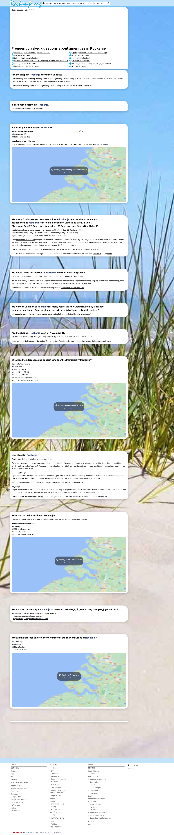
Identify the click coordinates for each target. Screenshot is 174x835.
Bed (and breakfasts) (19, 788)
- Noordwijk (93, 782)
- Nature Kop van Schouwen (99, 818)
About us (91, 824)
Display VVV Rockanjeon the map (70, 676)
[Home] (43, 3)
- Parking (53, 824)
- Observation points (57, 779)
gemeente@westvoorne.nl (28, 377)
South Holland (93, 771)
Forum (90, 765)
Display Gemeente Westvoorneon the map (70, 406)
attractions (26, 230)
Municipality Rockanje (80, 55)
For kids (14, 776)
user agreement (27, 832)
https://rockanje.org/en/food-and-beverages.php (84, 249)
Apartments (15, 786)
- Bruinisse (92, 807)
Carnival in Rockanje (22, 55)
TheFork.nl (97, 254)
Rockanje (49, 3)
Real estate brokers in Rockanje (26, 66)
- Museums (54, 773)
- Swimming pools (56, 804)
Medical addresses (57, 827)
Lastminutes (15, 811)
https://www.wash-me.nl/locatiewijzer (93, 144)
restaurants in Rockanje (25, 240)
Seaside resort (16, 771)
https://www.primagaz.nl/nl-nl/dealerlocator (30, 619)
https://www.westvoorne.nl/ (72, 288)
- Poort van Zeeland (19, 799)
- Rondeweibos (17, 802)
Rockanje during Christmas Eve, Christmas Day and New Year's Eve (41, 61)
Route (51, 821)
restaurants (35, 222)
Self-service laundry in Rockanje (26, 58)
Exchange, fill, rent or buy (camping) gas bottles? (91, 63)
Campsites (15, 791)
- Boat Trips (54, 784)
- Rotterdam (93, 793)
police (73, 466)
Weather (103, 3)
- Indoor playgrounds (57, 790)
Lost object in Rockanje (81, 58)
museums (38, 230)
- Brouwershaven (95, 804)
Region (96, 3)
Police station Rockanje (81, 61)
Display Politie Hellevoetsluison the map (70, 561)
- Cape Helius (16, 797)
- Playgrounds (55, 787)
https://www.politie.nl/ (25, 534)
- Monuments (54, 776)
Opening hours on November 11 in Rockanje (89, 53)
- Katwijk (91, 785)
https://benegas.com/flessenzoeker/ (27, 616)
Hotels (13, 808)
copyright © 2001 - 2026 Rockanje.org (50, 832)
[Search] (108, 3)
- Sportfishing (54, 809)
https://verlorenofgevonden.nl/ (50, 478)
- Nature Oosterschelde (97, 812)
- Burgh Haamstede (96, 815)
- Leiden (91, 774)
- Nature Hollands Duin (97, 779)
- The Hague (93, 790)
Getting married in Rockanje (25, 63)
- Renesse (92, 801)
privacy (35, 832)
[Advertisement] (146, 61)
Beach (69, 3)
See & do (75, 3)
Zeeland (91, 796)
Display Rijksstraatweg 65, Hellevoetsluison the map (70, 171)
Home (13, 765)
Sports (52, 801)
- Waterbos (15, 805)
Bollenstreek (93, 776)
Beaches (52, 768)
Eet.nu (109, 254)
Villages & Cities (55, 796)
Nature (52, 798)
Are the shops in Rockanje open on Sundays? (32, 53)
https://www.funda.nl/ (82, 314)
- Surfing (52, 807)
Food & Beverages (56, 812)
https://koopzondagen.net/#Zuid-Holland (53, 81)
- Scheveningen (94, 788)
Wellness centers (56, 793)
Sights (52, 771)
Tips (12, 774)
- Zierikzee (92, 810)
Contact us (131, 769)
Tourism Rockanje (79, 66)
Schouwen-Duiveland (96, 799)
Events (82, 3)
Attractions (53, 782)
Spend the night (59, 3)
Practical (90, 3)
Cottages (14, 794)
